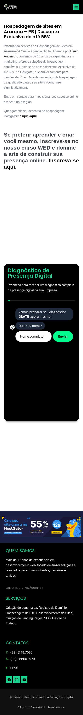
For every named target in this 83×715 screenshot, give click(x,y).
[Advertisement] (41, 219)
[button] (76, 7)
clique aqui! (28, 116)
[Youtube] (24, 679)
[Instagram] (16, 679)
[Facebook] (9, 679)
